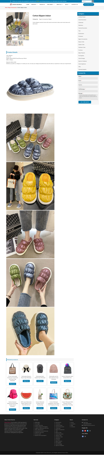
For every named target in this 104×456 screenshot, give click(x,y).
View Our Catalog (48, 30)
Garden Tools (81, 44)
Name (79, 76)
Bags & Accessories (12, 7)
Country (80, 84)
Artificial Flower (81, 17)
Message (80, 93)
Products (42, 4)
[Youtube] (85, 431)
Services (33, 4)
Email (79, 80)
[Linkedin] (87, 431)
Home (27, 4)
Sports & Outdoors (82, 61)
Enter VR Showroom (78, 30)
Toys (79, 30)
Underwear (80, 22)
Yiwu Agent (50, 4)
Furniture (80, 50)
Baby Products (81, 53)
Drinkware (80, 36)
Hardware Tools (81, 47)
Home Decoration (82, 19)
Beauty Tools (81, 41)
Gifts (79, 66)
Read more (12, 383)
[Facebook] (83, 431)
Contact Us (75, 4)
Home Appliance (82, 64)
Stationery (80, 25)
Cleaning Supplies (82, 69)
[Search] (93, 1)
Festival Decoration (82, 28)
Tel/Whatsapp (81, 89)
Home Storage (81, 58)
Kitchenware (81, 33)
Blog (66, 4)
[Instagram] (90, 431)
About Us (59, 4)
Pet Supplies (81, 55)
